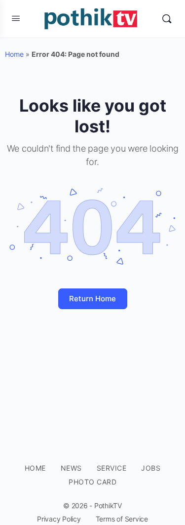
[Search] (167, 19)
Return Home (92, 298)
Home (14, 54)
